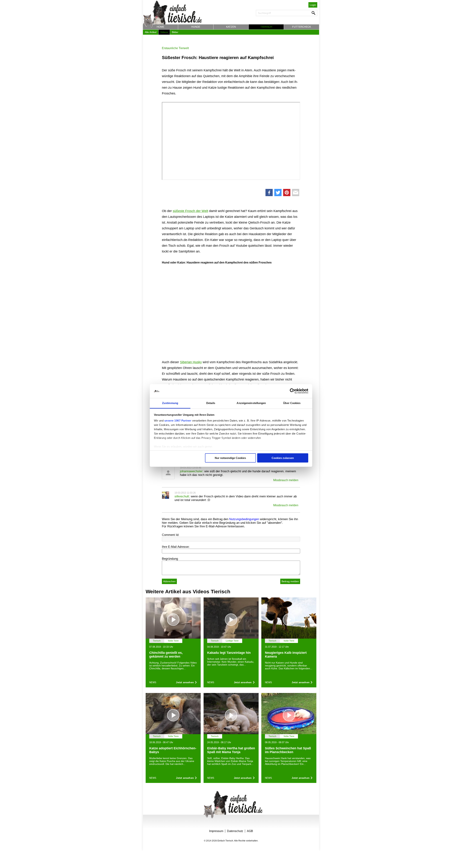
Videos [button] (164, 32)
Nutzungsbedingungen (244, 519)
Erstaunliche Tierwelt (175, 48)
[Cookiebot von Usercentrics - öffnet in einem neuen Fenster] (292, 391)
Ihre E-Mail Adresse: (175, 546)
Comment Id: (170, 535)
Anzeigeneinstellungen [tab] (251, 403)
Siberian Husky (191, 362)
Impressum (216, 831)
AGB (250, 831)
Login (313, 4)
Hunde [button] (195, 26)
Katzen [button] (231, 26)
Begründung (170, 558)
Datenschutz (235, 831)
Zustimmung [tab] (170, 403)
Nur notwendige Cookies (230, 457)
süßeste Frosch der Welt (190, 211)
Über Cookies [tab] (291, 403)
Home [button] (160, 26)
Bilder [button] (175, 32)
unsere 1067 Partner (177, 420)
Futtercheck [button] (301, 26)
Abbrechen (169, 581)
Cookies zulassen (283, 457)
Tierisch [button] (266, 26)
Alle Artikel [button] (150, 32)
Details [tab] (210, 403)
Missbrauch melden (285, 480)
